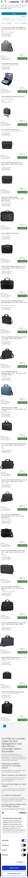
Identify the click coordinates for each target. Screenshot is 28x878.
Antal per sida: (17, 23)
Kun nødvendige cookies (14, 873)
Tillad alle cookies (14, 868)
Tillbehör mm (24, 5)
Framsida (2, 5)
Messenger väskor (20, 7)
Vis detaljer (20, 862)
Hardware (17, 5)
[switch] (23, 845)
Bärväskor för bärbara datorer (9, 7)
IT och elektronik (10, 5)
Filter (14, 13)
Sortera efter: (3, 23)
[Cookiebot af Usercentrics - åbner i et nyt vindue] (19, 813)
